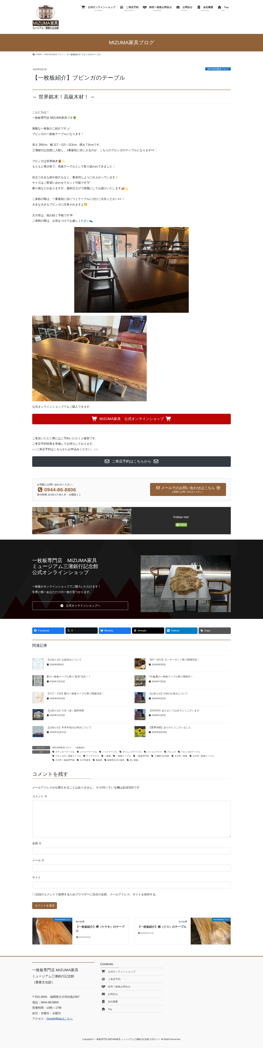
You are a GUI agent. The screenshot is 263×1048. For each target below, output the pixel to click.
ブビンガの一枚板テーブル (68, 756)
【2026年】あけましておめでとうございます (173, 710)
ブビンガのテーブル (190, 752)
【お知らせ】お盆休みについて (64, 659)
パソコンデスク (154, 752)
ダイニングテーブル (132, 752)
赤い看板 (134, 760)
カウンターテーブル (65, 752)
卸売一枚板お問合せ (117, 986)
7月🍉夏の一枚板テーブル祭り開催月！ (170, 676)
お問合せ (111, 994)
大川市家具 (85, 760)
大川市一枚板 (180, 756)
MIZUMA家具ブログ (218, 69)
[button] (131, 419)
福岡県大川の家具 (116, 760)
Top (108, 1009)
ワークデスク (92, 756)
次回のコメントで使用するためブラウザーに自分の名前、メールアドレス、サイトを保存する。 (96, 894)
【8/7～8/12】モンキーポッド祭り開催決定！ (174, 659)
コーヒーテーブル (88, 752)
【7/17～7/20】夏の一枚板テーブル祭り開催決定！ (75, 693)
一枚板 (107, 756)
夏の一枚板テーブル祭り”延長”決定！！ (69, 676)
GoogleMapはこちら (60, 1018)
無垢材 (99, 760)
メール (38, 860)
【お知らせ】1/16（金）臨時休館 (65, 710)
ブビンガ (171, 752)
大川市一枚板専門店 (65, 760)
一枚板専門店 (142, 756)
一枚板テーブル (123, 756)
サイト (36, 877)
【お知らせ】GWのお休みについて (168, 693)
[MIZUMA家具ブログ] (52, 930)
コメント (39, 796)
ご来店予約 (112, 979)
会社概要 (111, 1001)
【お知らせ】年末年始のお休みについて (69, 727)
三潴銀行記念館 (161, 756)
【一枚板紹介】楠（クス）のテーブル (162, 926)
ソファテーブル (109, 752)
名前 (37, 843)
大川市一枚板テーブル (203, 756)
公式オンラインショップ (120, 971)
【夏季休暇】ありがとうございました (169, 727)
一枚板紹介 (79, 747)
